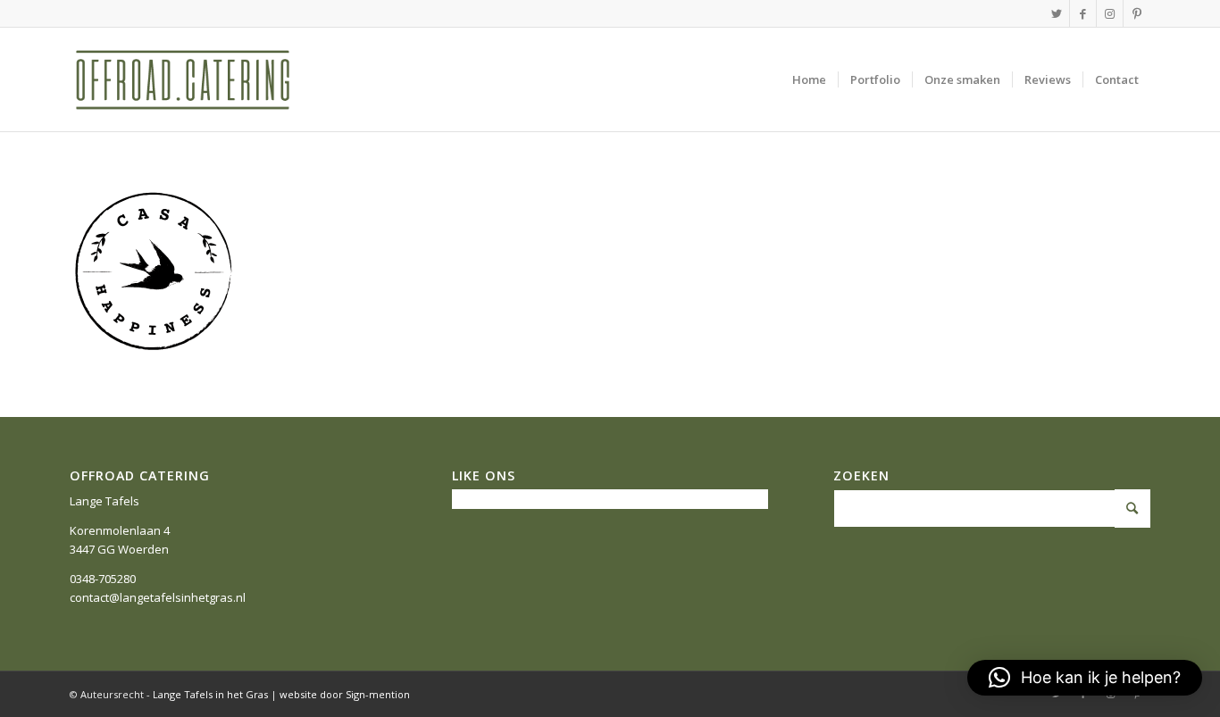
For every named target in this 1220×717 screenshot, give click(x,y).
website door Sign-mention (345, 694)
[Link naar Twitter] (1056, 13)
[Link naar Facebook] (1083, 13)
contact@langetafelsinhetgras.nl (158, 597)
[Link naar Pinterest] (1137, 13)
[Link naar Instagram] (1110, 13)
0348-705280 (103, 579)
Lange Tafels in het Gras (210, 694)
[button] (1084, 678)
